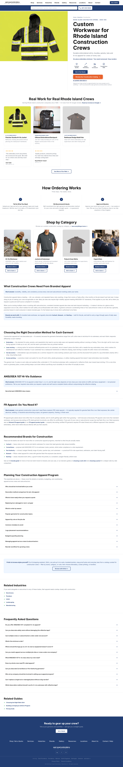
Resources (72, 2)
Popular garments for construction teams (19, 514)
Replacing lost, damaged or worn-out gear (19, 503)
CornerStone (10, 447)
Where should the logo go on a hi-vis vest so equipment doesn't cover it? (29, 646)
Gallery (64, 2)
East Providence (42, 758)
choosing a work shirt (79, 461)
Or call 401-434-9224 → (80, 80)
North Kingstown (65, 758)
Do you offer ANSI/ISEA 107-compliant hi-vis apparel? (23, 625)
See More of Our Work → (61, 171)
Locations (82, 2)
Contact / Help (108, 741)
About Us (95, 741)
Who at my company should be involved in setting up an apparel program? (29, 674)
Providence (51, 758)
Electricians (10, 593)
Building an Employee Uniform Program (18, 705)
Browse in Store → (12, 266)
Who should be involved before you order (19, 486)
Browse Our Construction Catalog (87, 77)
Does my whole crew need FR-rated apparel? (20, 663)
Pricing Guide (10, 709)
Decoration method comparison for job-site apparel (22, 492)
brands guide (15, 461)
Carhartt (54, 315)
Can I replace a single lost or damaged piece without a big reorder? (27, 679)
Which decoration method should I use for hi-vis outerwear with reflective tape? (31, 685)
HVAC (8, 599)
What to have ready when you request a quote (20, 497)
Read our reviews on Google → (91, 103)
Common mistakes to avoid (14, 525)
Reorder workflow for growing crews (17, 547)
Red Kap (69, 315)
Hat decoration (10, 353)
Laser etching (10, 347)
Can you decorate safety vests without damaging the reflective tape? (27, 630)
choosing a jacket (95, 461)
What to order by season (13, 508)
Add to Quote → (11, 270)
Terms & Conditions (66, 761)
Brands (57, 2)
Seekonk (80, 758)
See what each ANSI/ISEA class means (17, 391)
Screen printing (11, 358)
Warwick (57, 758)
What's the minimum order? (14, 641)
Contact (97, 2)
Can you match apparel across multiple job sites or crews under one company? (31, 652)
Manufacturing (10, 605)
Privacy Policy (55, 761)
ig (57, 752)
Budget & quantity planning (14, 536)
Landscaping (10, 602)
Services (39, 2)
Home (74, 17)
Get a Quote (114, 2)
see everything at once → (79, 226)
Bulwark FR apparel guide (17, 422)
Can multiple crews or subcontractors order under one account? (26, 636)
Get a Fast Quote (80, 72)
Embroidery (9, 342)
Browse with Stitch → (61, 568)
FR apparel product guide (36, 422)
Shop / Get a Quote (17, 741)
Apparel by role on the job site (15, 519)
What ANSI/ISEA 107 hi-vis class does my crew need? (22, 657)
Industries (48, 2)
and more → (87, 758)
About (90, 2)
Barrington (74, 758)
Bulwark (60, 315)
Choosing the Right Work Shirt (15, 702)
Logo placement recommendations (16, 530)
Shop (32, 2)
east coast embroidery (12, 2)
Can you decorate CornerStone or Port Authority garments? (24, 668)
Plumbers (9, 596)
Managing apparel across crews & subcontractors (21, 541)
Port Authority (10, 450)
